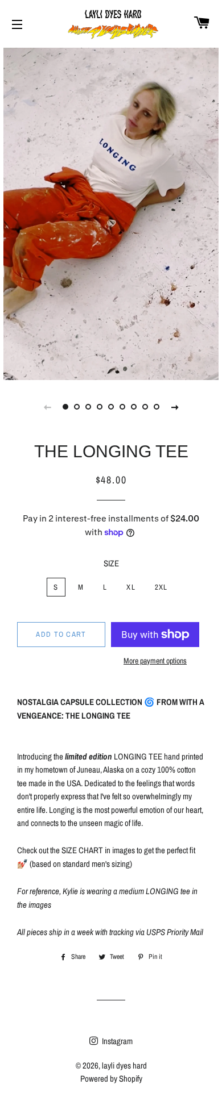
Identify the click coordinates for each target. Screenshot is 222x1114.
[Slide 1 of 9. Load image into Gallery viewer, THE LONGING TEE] (65, 406)
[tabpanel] (111, 212)
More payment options (155, 661)
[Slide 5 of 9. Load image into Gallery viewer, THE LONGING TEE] (111, 406)
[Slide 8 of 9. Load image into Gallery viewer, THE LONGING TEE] (145, 406)
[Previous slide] (47, 406)
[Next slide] (174, 406)
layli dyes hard (124, 1065)
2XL (161, 587)
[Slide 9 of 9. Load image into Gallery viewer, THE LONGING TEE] (156, 406)
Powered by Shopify (111, 1078)
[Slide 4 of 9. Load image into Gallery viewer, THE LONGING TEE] (99, 406)
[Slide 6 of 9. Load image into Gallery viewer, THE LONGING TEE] (122, 406)
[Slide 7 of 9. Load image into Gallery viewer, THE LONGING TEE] (133, 406)
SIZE (111, 563)
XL (130, 587)
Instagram (116, 1041)
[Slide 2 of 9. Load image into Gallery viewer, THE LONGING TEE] (77, 406)
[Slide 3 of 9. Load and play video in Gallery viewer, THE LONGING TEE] (88, 406)
